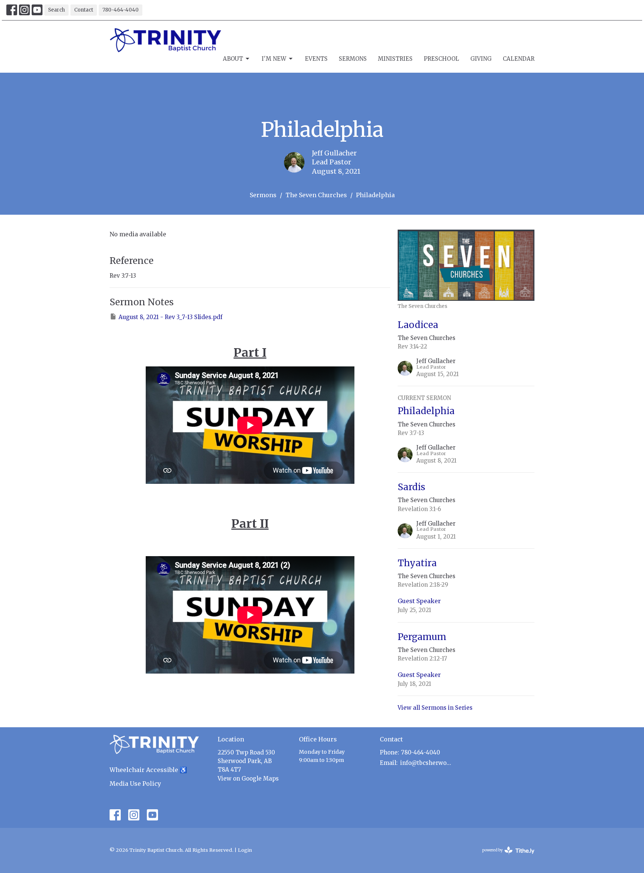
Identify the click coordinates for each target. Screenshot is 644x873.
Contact (83, 10)
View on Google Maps (248, 778)
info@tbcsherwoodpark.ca (427, 762)
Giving (481, 58)
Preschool (441, 58)
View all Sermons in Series (435, 707)
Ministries (395, 58)
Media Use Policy (135, 783)
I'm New (274, 58)
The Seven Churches (316, 195)
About (233, 58)
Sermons (353, 58)
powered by (504, 856)
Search (56, 10)
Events (316, 58)
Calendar (518, 58)
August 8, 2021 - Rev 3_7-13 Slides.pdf (170, 317)
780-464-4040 (120, 10)
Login (245, 850)
